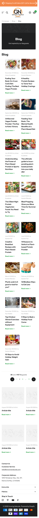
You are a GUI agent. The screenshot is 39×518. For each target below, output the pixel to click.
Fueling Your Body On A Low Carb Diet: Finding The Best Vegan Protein (12, 78)
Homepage (5, 21)
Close (19, 487)
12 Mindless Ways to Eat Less (28, 277)
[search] (7, 12)
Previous (12, 379)
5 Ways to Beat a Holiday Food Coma (28, 313)
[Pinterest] (8, 500)
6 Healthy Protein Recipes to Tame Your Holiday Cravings (28, 77)
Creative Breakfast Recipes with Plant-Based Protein (12, 241)
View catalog (3, 13)
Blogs (13, 21)
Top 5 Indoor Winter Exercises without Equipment (12, 315)
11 (28, 379)
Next (34, 379)
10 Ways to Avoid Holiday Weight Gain (12, 351)
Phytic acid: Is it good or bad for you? (12, 278)
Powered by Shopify (28, 506)
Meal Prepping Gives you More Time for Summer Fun (28, 200)
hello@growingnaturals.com (11, 469)
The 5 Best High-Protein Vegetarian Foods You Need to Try (12, 201)
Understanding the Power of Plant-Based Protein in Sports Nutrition (12, 158)
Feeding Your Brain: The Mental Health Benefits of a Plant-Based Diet (28, 118)
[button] (2, 3)
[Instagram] (3, 500)
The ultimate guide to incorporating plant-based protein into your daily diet (28, 159)
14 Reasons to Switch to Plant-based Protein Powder (28, 240)
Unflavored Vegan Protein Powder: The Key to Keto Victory (12, 117)
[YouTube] (13, 500)
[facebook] (17, 500)
